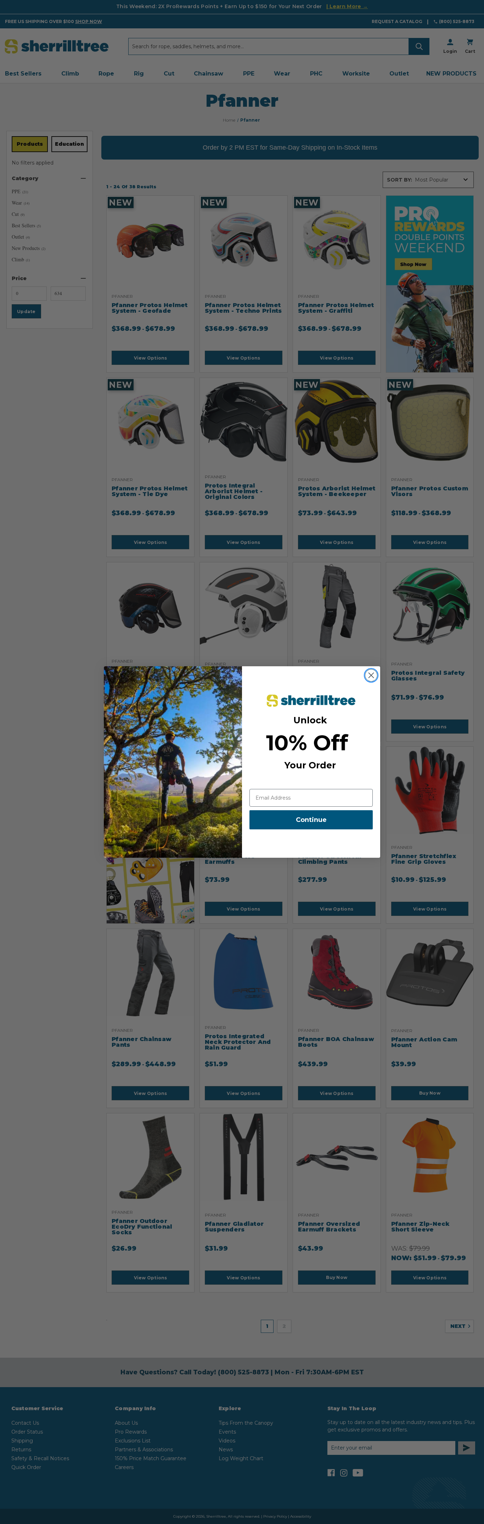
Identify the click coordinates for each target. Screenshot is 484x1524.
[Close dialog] (371, 675)
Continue (311, 820)
